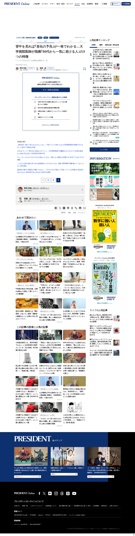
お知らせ (17, 506)
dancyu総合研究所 (35, 524)
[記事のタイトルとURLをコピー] (76, 208)
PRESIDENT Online (21, 65)
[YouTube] (74, 493)
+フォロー (31, 68)
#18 (60, 41)
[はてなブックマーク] (50, 493)
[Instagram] (56, 493)
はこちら (104, 251)
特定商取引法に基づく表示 (82, 506)
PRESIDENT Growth (20, 515)
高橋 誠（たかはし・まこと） (36, 199)
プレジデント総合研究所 (20, 524)
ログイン (116, 4)
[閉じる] (134, 535)
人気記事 (36, 4)
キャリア (70, 4)
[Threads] (62, 493)
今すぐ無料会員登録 (51, 90)
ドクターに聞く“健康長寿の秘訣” (26, 37)
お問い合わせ (113, 506)
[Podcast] (68, 493)
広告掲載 (96, 506)
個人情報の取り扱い (65, 506)
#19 (70, 41)
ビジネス (45, 4)
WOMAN (33, 515)
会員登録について (50, 506)
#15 (20, 41)
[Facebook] (39, 493)
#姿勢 (45, 37)
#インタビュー (54, 37)
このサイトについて (36, 506)
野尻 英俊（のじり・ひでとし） (37, 188)
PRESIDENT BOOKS (59, 515)
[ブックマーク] (84, 69)
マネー (52, 4)
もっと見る (104, 149)
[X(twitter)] (44, 493)
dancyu (40, 515)
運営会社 (104, 506)
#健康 (40, 37)
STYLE (47, 515)
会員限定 (90, 4)
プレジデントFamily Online (77, 515)
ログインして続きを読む (50, 125)
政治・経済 (61, 4)
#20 (81, 41)
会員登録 (127, 4)
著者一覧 (25, 506)
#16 (31, 41)
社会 (83, 4)
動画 (96, 4)
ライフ (77, 4)
